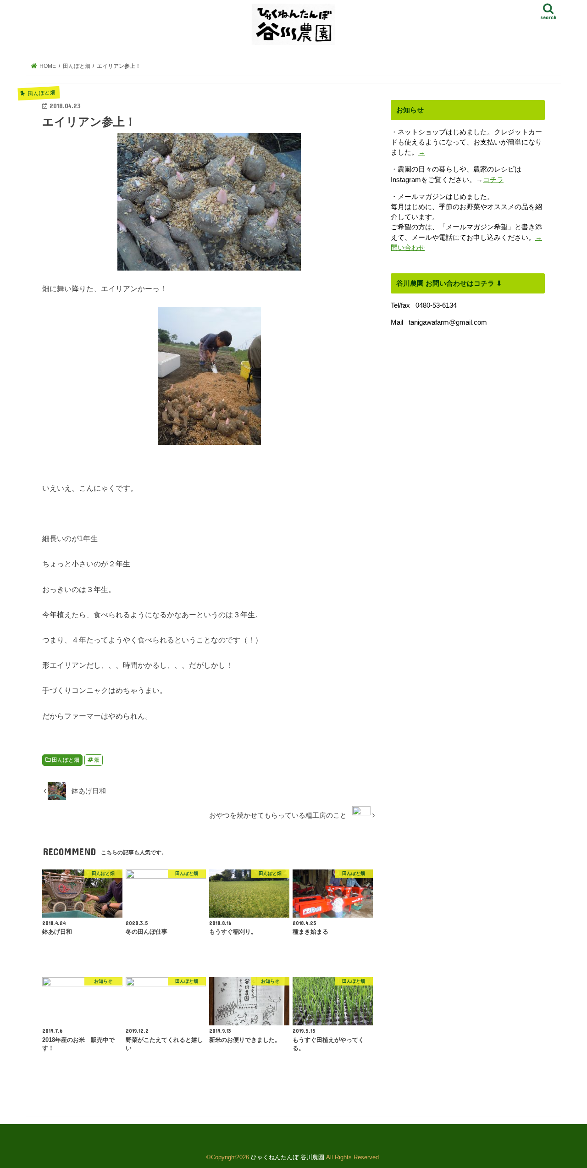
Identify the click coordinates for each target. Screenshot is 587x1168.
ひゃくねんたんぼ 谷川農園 (287, 1157)
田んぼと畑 (65, 760)
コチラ (493, 179)
